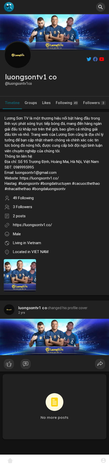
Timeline (12, 103)
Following (66, 103)
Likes (46, 103)
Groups (31, 103)
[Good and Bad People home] (9, 7)
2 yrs (21, 312)
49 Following (23, 198)
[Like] (54, 365)
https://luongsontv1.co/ (32, 225)
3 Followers (22, 207)
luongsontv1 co (32, 308)
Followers (93, 103)
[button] (103, 460)
